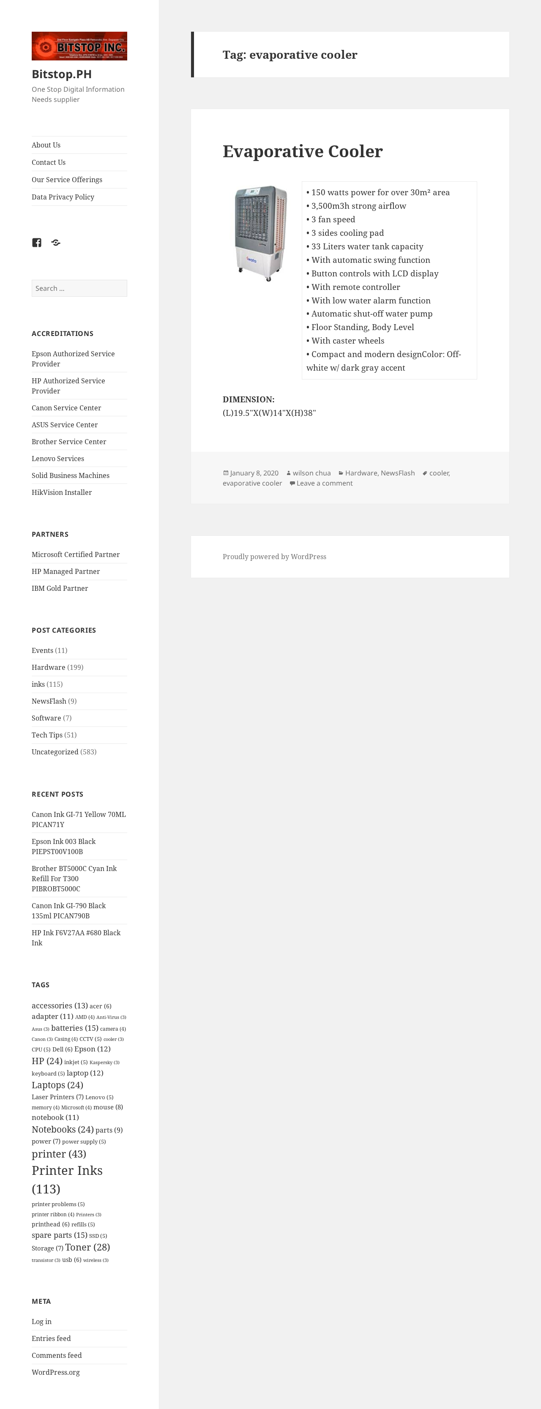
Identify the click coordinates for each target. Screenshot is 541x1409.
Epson (92, 1049)
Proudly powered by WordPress (274, 556)
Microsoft (76, 1107)
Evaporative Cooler (303, 150)
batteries (74, 1027)
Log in (42, 1321)
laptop (85, 1073)
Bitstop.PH (62, 74)
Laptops (57, 1085)
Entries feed (51, 1338)
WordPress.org (56, 1372)
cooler (114, 1039)
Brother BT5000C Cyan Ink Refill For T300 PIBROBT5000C (74, 878)
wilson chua (312, 473)
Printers (88, 1215)
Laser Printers (58, 1097)
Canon (42, 1039)
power (46, 1141)
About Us (46, 145)
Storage (47, 1248)
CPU (41, 1049)
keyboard (48, 1073)
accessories (60, 1005)
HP (47, 1061)
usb (72, 1260)
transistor (46, 1260)
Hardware (49, 667)
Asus (40, 1029)
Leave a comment (325, 483)
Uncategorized (55, 751)
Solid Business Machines (70, 475)
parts (109, 1130)
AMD (85, 1016)
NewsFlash (49, 701)
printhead (51, 1224)
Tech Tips (47, 735)
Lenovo (99, 1097)
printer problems (58, 1204)
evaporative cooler (252, 483)
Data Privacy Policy (63, 197)
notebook (55, 1117)
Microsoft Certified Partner (76, 554)
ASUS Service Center (65, 424)
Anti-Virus (111, 1017)
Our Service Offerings (67, 179)
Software (46, 718)
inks (38, 684)
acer (101, 1006)
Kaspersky (105, 1062)
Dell (62, 1049)
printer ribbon (53, 1214)
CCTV (90, 1039)
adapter (53, 1016)
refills (83, 1224)
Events (42, 650)
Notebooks (63, 1129)
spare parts (59, 1234)
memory (46, 1107)
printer (59, 1154)
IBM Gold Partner (60, 588)
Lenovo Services (58, 458)
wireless (96, 1260)
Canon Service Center (66, 407)
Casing (66, 1038)
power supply (84, 1141)
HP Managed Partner (66, 571)
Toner (87, 1247)
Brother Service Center (69, 441)
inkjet (76, 1062)
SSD (98, 1236)
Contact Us (49, 162)
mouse (108, 1107)
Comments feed (57, 1355)
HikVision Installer (62, 492)
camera (113, 1028)
